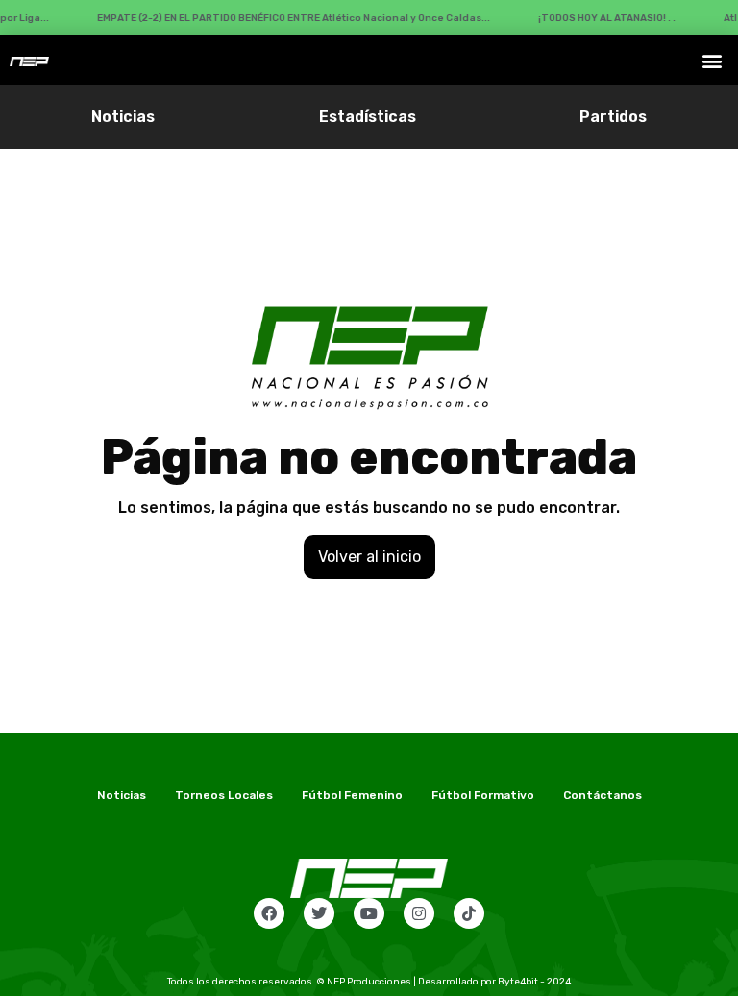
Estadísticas (367, 117)
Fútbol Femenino (352, 795)
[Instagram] (419, 913)
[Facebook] (269, 913)
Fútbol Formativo (482, 795)
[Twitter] (319, 913)
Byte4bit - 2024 (534, 981)
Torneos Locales (224, 795)
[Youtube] (369, 913)
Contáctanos (602, 795)
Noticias (123, 117)
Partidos (613, 117)
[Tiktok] (469, 913)
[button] (712, 60)
